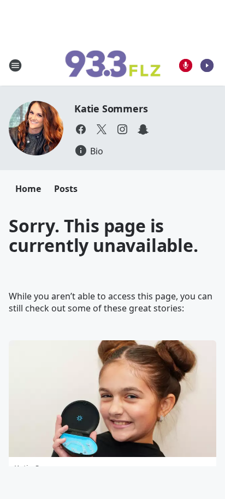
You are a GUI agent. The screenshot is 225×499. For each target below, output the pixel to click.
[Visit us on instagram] (122, 129)
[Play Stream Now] (207, 65)
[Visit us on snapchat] (143, 129)
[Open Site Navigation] (15, 65)
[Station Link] (112, 65)
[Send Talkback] (185, 65)
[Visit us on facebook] (80, 129)
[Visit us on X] (101, 129)
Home (28, 189)
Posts (66, 189)
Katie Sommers (110, 108)
